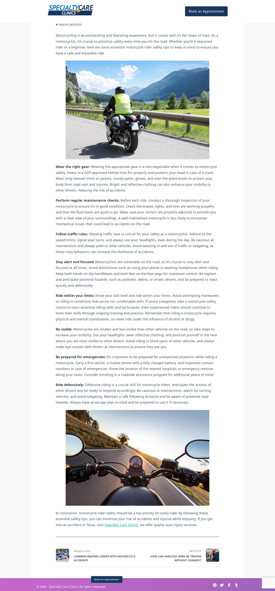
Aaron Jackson (70, 24)
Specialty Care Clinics (121, 525)
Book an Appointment (206, 11)
